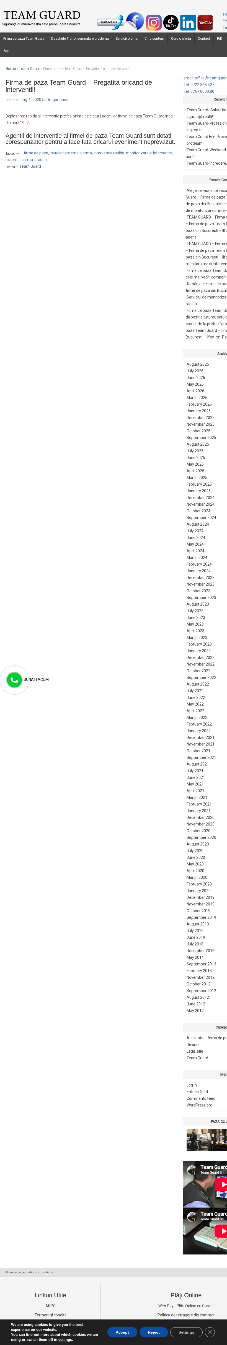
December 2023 (201, 577)
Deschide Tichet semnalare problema (80, 39)
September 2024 (201, 517)
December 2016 (201, 950)
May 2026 (195, 384)
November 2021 (201, 744)
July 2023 (195, 611)
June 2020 (196, 857)
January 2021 (199, 811)
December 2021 (201, 737)
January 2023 (199, 651)
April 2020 (195, 871)
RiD (219, 39)
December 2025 (201, 417)
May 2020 (195, 864)
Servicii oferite (127, 39)
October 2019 (198, 911)
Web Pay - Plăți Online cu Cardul (185, 1306)
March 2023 (197, 637)
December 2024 (201, 497)
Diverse (193, 1044)
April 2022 (195, 711)
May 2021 (195, 784)
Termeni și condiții (50, 1315)
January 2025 (199, 491)
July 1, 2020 (30, 99)
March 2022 (197, 717)
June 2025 (196, 457)
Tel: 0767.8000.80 (199, 91)
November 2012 (201, 977)
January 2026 (199, 411)
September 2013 (201, 964)
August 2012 (198, 997)
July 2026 (195, 371)
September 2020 (201, 837)
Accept (122, 1332)
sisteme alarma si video (26, 160)
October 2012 (198, 984)
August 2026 (198, 364)
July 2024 (195, 531)
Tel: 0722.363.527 (199, 84)
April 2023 (195, 631)
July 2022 (195, 691)
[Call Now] (14, 680)
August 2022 (198, 684)
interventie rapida (109, 153)
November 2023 (201, 584)
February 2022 (199, 724)
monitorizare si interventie (149, 153)
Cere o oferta (181, 39)
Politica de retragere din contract (186, 1315)
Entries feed (197, 1092)
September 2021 (201, 757)
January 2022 (199, 731)
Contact (204, 39)
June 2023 (196, 617)
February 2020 (199, 884)
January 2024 (199, 571)
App (6, 51)
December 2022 (201, 657)
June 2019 (196, 937)
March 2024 (197, 557)
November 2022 (201, 664)
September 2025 (201, 437)
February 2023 (199, 644)
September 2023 (201, 597)
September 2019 (201, 917)
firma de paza (36, 153)
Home (11, 68)
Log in (192, 1085)
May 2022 (195, 704)
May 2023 (195, 624)
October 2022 (198, 671)
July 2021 (195, 771)
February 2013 (199, 970)
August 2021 (198, 764)
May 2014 (195, 957)
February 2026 (199, 404)
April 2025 (195, 471)
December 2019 (201, 897)
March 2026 (197, 397)
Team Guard (29, 68)
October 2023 (198, 591)
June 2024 (196, 537)
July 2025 (195, 451)
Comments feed (201, 1098)
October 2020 (198, 831)
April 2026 (195, 391)
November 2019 (201, 904)
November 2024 (201, 504)
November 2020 (201, 824)
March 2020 (197, 877)
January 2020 (199, 891)
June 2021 (196, 777)
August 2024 (198, 524)
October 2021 (198, 751)
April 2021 (195, 791)
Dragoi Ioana (57, 99)
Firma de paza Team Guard (23, 39)
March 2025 (197, 477)
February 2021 (199, 804)
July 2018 (195, 944)
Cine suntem (154, 39)
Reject (154, 1332)
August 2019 (198, 924)
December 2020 (201, 817)
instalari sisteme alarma (71, 153)
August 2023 (198, 604)
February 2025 (199, 484)
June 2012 (196, 1004)
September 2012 (201, 990)
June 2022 (196, 697)
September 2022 (201, 677)
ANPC (50, 1306)
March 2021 (197, 797)
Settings (186, 1332)
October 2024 (198, 511)
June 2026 (196, 377)
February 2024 (199, 564)
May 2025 (195, 464)
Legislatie (195, 1051)
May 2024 (195, 544)
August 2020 (198, 844)
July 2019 (195, 931)
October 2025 (198, 431)
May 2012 (195, 1010)
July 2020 (195, 851)
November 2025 (201, 424)
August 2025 (198, 444)
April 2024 (195, 551)
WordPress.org (199, 1105)
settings (65, 1340)
